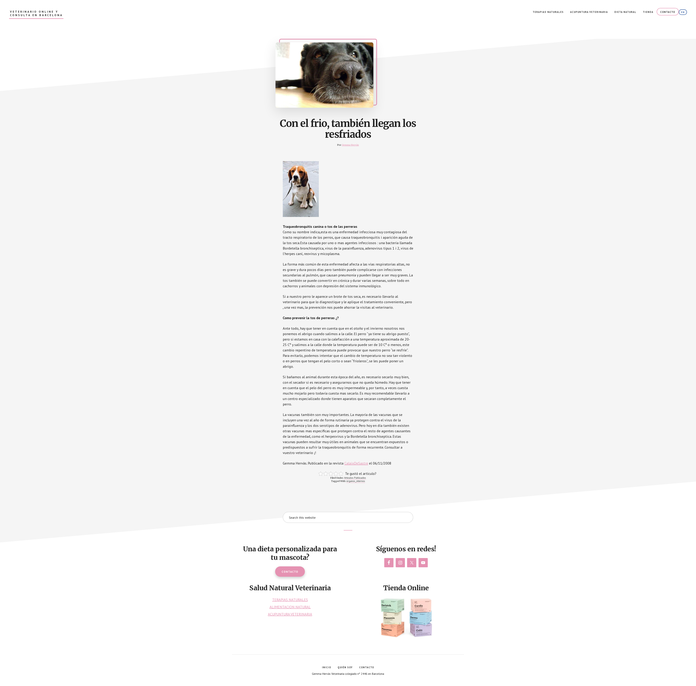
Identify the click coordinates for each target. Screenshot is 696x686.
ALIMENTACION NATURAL (290, 607)
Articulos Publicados (355, 477)
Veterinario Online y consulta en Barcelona (36, 13)
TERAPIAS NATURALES (290, 599)
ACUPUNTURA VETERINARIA (290, 614)
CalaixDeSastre (356, 463)
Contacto (290, 571)
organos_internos (355, 481)
